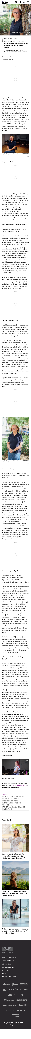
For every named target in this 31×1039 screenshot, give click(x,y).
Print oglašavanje (8, 967)
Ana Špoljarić (7, 57)
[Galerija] (15, 19)
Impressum (5, 970)
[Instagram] (24, 2)
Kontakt (4, 973)
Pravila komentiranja (9, 957)
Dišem (2, 40)
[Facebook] (19, 2)
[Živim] (5, 2)
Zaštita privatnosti (8, 960)
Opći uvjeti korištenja (9, 976)
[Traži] (16, 2)
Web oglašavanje (7, 964)
